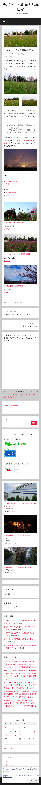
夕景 (20, 303)
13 (29, 731)
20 (29, 735)
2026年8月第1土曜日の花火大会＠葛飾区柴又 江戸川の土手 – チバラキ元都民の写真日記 (20, 694)
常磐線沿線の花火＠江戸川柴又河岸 (16, 691)
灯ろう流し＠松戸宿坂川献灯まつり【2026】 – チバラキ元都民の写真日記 (20, 676)
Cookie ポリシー (7, 777)
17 (15, 735)
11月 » (11, 748)
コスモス (7, 229)
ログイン (7, 762)
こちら (17, 66)
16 (10, 735)
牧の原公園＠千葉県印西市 (13, 286)
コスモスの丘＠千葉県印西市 (14, 222)
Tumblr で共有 (11, 192)
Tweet (8, 190)
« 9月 (6, 748)
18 (20, 735)
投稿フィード (9, 765)
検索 (5, 419)
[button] (34, 781)
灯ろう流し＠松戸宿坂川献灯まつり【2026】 (20, 639)
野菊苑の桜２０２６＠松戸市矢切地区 (17, 567)
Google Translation (11, 406)
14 (34, 731)
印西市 (6, 293)
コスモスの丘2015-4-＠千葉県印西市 (17, 254)
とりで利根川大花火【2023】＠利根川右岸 (19, 682)
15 (6, 735)
